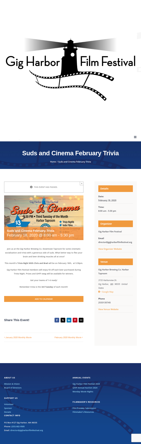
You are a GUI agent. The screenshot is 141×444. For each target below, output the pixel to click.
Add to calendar (44, 299)
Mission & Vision (12, 384)
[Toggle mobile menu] (135, 137)
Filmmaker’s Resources (83, 412)
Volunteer (8, 404)
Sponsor (8, 408)
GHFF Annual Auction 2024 (85, 387)
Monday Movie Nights (83, 391)
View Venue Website (108, 309)
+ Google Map (106, 291)
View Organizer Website (110, 248)
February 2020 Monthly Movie (68, 337)
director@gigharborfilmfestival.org (26, 430)
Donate (7, 412)
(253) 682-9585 (18, 426)
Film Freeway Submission (84, 408)
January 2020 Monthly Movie (19, 337)
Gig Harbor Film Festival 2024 (86, 384)
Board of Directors (12, 387)
